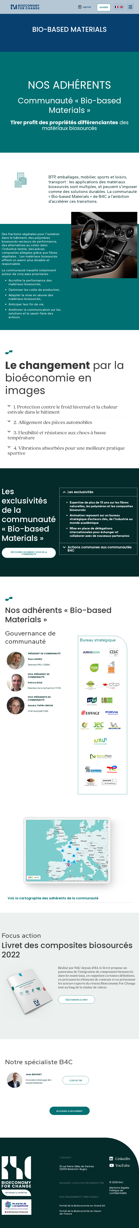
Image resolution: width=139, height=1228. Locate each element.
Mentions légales (119, 1187)
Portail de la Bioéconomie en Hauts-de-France (80, 1212)
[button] (130, 7)
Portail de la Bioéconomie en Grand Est (82, 1205)
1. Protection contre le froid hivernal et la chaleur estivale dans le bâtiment (62, 409)
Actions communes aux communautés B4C (100, 549)
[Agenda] (84, 7)
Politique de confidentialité (118, 1192)
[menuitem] (116, 7)
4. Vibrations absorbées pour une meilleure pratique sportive (66, 450)
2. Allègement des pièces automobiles (53, 422)
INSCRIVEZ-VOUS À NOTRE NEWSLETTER (81, 1183)
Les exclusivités (80, 492)
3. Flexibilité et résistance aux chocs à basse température (57, 435)
